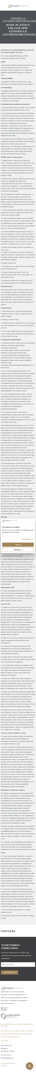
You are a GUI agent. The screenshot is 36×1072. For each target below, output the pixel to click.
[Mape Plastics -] (21, 6)
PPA (21, 1034)
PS (6, 1031)
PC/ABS (21, 1031)
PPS (5, 1037)
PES (8, 1037)
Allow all (18, 544)
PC (26, 1031)
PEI (15, 1037)
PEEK (30, 1034)
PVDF (26, 1034)
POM (13, 1034)
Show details (26, 539)
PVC (13, 1031)
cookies (10, 530)
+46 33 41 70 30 (6, 1055)
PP (4, 1031)
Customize (16, 550)
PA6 (2, 1034)
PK (18, 1037)
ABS (16, 1031)
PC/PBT (29, 1031)
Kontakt (4, 1040)
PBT (10, 1034)
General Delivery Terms (8, 1063)
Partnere (8, 931)
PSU (12, 1037)
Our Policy (4, 1065)
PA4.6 (18, 1034)
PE (2, 1031)
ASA (9, 1031)
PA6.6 (6, 1034)
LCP (2, 1037)
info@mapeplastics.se (7, 1058)
